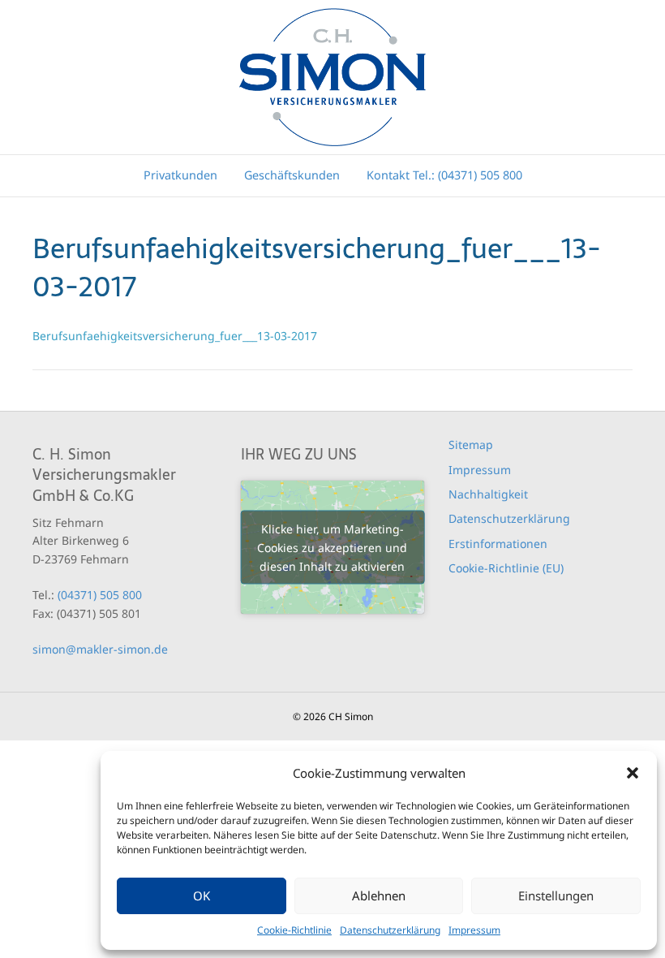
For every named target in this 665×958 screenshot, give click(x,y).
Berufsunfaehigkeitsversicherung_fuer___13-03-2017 (174, 335)
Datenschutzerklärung (390, 930)
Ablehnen (378, 895)
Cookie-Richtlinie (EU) (506, 568)
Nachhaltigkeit (488, 494)
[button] (632, 773)
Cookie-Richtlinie (294, 930)
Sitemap (470, 444)
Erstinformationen (497, 543)
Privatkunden (180, 175)
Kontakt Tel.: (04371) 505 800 (444, 175)
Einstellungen (556, 895)
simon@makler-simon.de (100, 649)
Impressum (474, 930)
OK (201, 895)
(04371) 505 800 (100, 594)
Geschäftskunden (292, 175)
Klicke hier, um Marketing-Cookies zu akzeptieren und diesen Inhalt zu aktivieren (332, 547)
